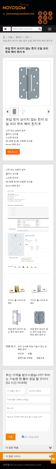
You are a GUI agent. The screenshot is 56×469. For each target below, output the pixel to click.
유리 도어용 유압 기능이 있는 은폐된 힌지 (32, 347)
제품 (10, 37)
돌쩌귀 (19, 37)
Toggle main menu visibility (50, 29)
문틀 (30, 353)
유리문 (21, 353)
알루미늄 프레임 (25, 358)
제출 (11, 437)
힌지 (27, 37)
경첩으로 (40, 358)
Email (13, 151)
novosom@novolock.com (20, 14)
